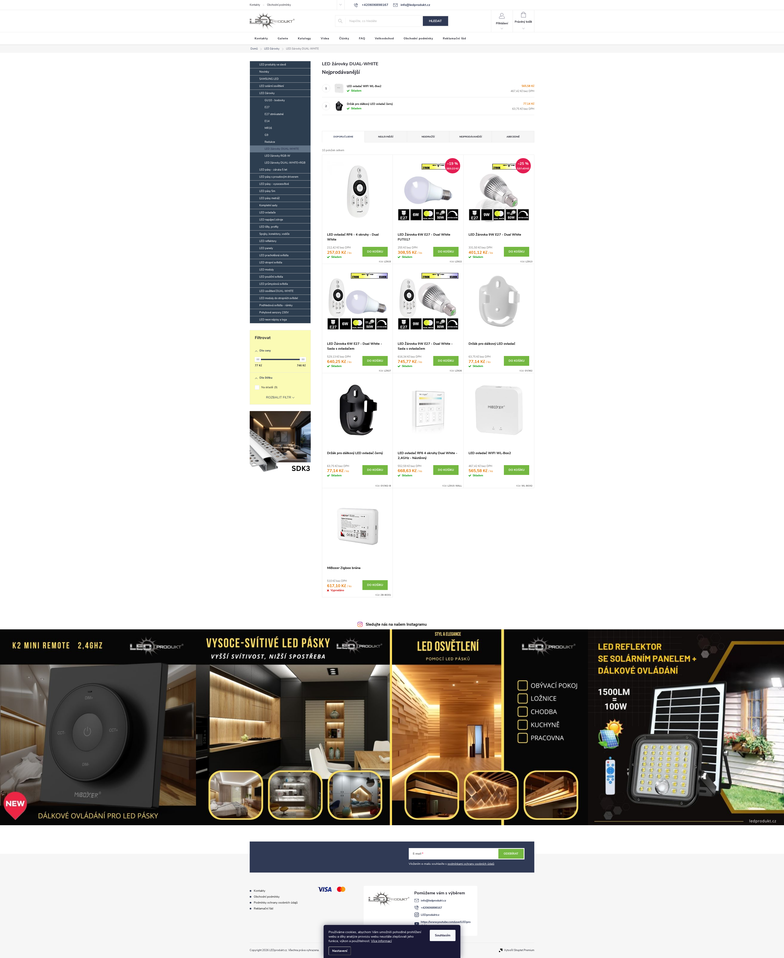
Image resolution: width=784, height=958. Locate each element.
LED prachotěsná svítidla (273, 255)
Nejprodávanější (470, 136)
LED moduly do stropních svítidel (278, 298)
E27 (267, 107)
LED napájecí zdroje (271, 220)
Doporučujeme (343, 136)
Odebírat (511, 854)
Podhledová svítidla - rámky (276, 305)
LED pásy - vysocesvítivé (274, 184)
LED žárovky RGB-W (277, 156)
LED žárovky (267, 93)
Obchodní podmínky (279, 5)
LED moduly (266, 270)
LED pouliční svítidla (271, 277)
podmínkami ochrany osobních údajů (471, 864)
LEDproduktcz (430, 915)
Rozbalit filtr (278, 398)
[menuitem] (261, 38)
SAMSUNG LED (269, 79)
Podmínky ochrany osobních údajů (276, 903)
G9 (266, 135)
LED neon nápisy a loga (273, 320)
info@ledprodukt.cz (433, 901)
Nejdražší (428, 136)
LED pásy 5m (267, 191)
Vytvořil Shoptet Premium (519, 950)
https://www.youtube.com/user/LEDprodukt (446, 923)
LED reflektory (267, 241)
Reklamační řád (263, 908)
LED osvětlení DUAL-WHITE (276, 291)
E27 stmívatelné (274, 114)
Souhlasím (442, 935)
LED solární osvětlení (271, 86)
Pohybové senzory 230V (274, 312)
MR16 (268, 128)
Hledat (435, 21)
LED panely (266, 248)
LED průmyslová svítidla (273, 284)
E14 (267, 121)
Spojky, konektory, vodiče (274, 234)
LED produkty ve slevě (272, 65)
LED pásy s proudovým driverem (278, 177)
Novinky (264, 72)
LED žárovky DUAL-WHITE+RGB (285, 163)
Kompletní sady (268, 205)
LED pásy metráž (269, 198)
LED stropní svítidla (270, 262)
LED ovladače (267, 212)
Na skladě (269, 387)
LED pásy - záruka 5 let (273, 170)
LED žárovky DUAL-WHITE (282, 149)
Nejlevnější (385, 136)
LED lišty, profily (268, 227)
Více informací (381, 941)
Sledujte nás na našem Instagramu (396, 624)
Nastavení (339, 951)
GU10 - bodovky (275, 100)
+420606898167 (431, 908)
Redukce (270, 142)
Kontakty (255, 5)
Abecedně (513, 136)
